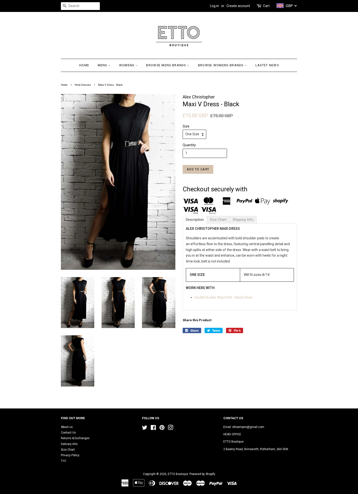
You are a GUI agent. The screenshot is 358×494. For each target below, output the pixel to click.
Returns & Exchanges (75, 438)
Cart (266, 6)
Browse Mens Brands (166, 65)
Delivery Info (69, 444)
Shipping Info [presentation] (243, 219)
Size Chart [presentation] (218, 219)
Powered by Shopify (202, 474)
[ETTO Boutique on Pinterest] (162, 428)
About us (67, 427)
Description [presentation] (195, 219)
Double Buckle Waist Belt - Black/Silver (223, 297)
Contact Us (68, 432)
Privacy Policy (70, 455)
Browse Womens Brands (221, 65)
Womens (127, 65)
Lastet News (267, 65)
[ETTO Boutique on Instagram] (170, 428)
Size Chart (68, 449)
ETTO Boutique (178, 474)
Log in (214, 6)
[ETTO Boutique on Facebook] (153, 428)
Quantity (189, 145)
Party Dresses (83, 85)
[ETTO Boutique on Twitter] (144, 428)
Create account (238, 6)
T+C (63, 461)
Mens (103, 65)
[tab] (195, 219)
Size (186, 126)
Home (84, 65)
